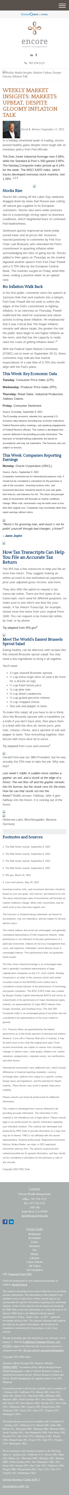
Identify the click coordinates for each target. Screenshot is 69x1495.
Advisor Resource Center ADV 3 (21, 1479)
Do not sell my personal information (44, 1350)
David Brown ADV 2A (16, 1486)
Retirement (34, 1234)
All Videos (34, 1266)
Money (35, 1254)
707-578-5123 (37, 63)
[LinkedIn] (31, 55)
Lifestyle (34, 1258)
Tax (34, 1250)
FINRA (7, 1367)
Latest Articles (35, 1262)
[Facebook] (36, 55)
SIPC (15, 1367)
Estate (34, 1242)
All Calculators (34, 1270)
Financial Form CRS (20, 1274)
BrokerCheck (19, 1284)
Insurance (34, 1246)
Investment (34, 1238)
